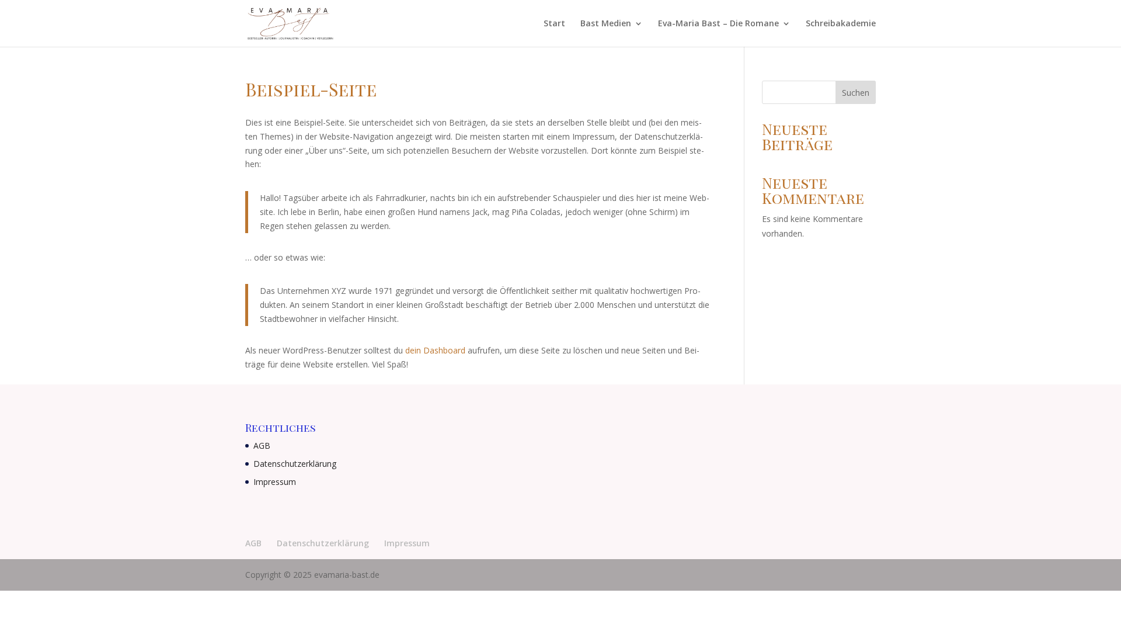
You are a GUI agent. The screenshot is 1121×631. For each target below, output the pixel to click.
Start (554, 24)
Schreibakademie (841, 24)
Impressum (274, 481)
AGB (261, 445)
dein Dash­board (435, 350)
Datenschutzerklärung (294, 463)
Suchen (855, 92)
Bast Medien (605, 24)
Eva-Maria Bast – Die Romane (718, 24)
